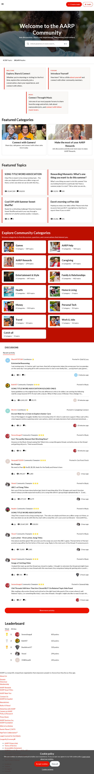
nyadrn (14, 508)
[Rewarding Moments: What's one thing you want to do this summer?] (70, 182)
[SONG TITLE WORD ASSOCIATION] (24, 182)
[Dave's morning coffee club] (70, 210)
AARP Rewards (5, 687)
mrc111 (14, 410)
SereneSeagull (16, 435)
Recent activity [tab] (9, 353)
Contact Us (4, 696)
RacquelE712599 (17, 460)
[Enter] (27, 44)
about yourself (75, 77)
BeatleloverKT (27, 647)
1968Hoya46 (26, 660)
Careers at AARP (6, 711)
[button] (47, 769)
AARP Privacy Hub (11, 743)
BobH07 (14, 384)
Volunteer (3, 682)
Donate (2, 679)
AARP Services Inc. (7, 720)
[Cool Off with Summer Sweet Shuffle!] (24, 210)
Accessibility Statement (13, 748)
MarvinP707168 (17, 359)
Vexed (13, 483)
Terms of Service (11, 746)
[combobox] (47, 44)
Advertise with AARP (7, 709)
